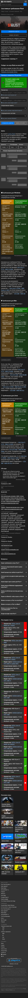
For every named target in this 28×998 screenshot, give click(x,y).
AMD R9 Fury (20, 390)
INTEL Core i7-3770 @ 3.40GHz (12, 777)
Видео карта (5, 98)
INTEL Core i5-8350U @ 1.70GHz (12, 624)
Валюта (3, 144)
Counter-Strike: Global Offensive (7, 905)
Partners (3, 947)
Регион (21, 144)
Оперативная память (7, 105)
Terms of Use (4, 948)
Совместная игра (9, 499)
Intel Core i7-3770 (7, 214)
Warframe (3, 893)
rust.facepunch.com (6, 545)
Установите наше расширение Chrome (14, 83)
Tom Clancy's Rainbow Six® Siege (8, 901)
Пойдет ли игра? (6, 2)
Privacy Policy (4, 950)
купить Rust (11, 134)
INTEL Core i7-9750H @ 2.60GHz (12, 675)
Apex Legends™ (4, 886)
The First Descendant (5, 916)
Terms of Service (9, 990)
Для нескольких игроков (8, 496)
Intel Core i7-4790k (20, 214)
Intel (3, 929)
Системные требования (14, 11)
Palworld (3, 891)
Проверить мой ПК (14, 31)
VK (3, 956)
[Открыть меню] (25, 1)
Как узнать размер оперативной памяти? (12, 110)
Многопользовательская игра (13, 509)
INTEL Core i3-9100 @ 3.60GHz (12, 726)
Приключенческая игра (13, 507)
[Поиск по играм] (25, 4)
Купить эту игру (14, 35)
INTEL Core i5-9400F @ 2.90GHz (12, 743)
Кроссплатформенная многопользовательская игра (10, 502)
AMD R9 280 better (6, 227)
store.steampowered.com (8, 554)
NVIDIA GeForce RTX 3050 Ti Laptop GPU (13, 662)
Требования (4, 903)
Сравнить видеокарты (6, 931)
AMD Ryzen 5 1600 (20, 216)
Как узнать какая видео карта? (9, 102)
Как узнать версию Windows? (9, 118)
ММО (17, 496)
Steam (23, 479)
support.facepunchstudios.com (10, 549)
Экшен (3, 507)
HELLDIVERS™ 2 (5, 890)
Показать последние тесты (9, 72)
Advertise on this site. (14, 963)
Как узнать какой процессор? (9, 95)
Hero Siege (3, 895)
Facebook (4, 954)
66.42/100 (4, 492)
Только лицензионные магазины (12, 151)
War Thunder (3, 920)
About (2, 943)
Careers (2, 945)
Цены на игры (4, 882)
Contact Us (3, 952)
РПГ (2, 509)
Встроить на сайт (6, 257)
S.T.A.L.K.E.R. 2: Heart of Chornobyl (8, 907)
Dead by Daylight (4, 899)
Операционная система (8, 113)
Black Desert (3, 888)
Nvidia (3, 939)
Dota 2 (2, 918)
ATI (3, 935)
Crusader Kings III (5, 897)
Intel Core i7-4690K (20, 410)
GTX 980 (17, 224)
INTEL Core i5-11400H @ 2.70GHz (12, 658)
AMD (3, 928)
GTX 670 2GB (6, 224)
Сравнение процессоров (6, 926)
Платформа (13, 144)
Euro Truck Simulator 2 (6, 884)
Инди (21, 507)
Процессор (4, 90)
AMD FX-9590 (7, 216)
